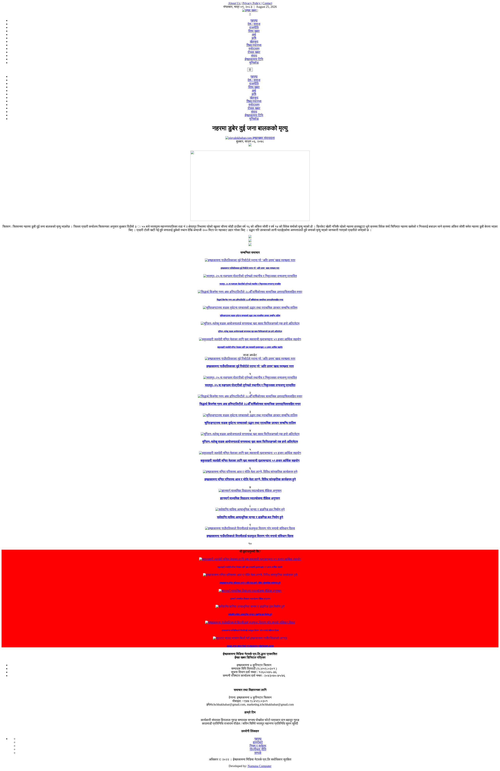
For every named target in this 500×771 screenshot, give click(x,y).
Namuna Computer (259, 766)
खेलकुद (254, 41)
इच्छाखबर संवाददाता (263, 137)
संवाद (254, 55)
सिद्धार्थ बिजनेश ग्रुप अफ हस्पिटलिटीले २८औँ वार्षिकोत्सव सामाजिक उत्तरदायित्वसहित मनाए (250, 299)
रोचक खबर (254, 52)
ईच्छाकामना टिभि (254, 59)
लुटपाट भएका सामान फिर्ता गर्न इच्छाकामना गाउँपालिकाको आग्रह (250, 646)
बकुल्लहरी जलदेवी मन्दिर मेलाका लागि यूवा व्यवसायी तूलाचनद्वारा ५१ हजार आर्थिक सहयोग (250, 347)
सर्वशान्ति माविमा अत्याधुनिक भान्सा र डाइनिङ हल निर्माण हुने (250, 517)
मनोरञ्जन (254, 48)
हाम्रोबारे (258, 742)
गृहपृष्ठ (254, 20)
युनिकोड (254, 62)
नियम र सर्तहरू (258, 745)
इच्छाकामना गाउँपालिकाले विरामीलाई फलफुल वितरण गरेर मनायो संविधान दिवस (250, 536)
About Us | (235, 3)
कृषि (254, 38)
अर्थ (254, 34)
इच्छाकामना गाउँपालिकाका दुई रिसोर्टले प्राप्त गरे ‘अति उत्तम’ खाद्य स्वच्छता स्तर (250, 268)
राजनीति (254, 27)
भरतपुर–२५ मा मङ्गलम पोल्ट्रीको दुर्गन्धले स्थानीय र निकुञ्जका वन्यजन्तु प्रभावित (250, 284)
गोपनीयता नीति (258, 749)
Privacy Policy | (252, 3)
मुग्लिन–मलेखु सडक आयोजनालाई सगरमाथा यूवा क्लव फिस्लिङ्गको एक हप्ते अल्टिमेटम (250, 331)
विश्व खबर (254, 31)
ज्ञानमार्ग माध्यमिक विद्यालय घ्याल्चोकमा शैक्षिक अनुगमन (250, 498)
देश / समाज (254, 24)
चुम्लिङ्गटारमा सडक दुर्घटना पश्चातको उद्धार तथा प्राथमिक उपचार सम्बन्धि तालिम (250, 315)
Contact (267, 3)
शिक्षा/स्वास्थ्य (253, 45)
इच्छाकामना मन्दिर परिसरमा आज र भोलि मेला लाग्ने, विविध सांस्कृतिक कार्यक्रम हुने (250, 479)
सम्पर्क (257, 752)
